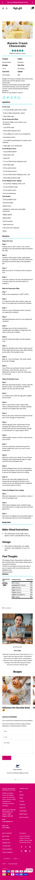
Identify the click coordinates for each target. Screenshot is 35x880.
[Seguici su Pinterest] (21, 851)
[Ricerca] (6, 8)
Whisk (5, 231)
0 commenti (8, 608)
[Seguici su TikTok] (30, 851)
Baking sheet (7, 218)
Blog (20, 791)
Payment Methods (7, 849)
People (21, 798)
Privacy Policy (6, 839)
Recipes (21, 795)
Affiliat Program (23, 814)
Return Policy (5, 836)
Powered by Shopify (12, 863)
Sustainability (23, 811)
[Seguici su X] (26, 847)
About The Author (24, 817)
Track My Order (6, 846)
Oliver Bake (17, 650)
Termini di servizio (15, 726)
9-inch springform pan (9, 199)
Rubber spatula (7, 214)
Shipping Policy (6, 842)
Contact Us (22, 807)
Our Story (21, 801)
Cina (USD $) (6, 858)
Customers (22, 804)
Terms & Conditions (7, 852)
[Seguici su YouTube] (26, 851)
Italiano (15, 858)
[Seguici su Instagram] (30, 847)
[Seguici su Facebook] (21, 847)
